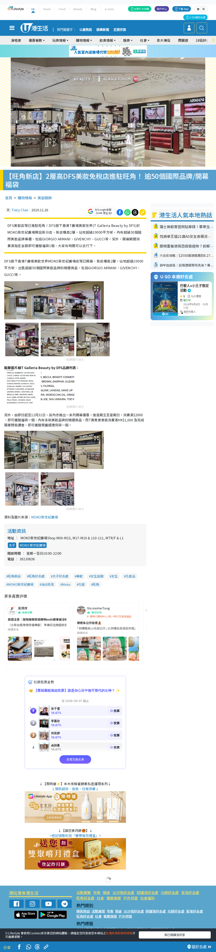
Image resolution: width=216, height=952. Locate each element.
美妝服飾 (45, 197)
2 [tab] (103, 46)
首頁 (8, 197)
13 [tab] (103, 56)
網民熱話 (83, 911)
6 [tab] (119, 46)
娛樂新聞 (102, 29)
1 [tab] (98, 46)
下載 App (183, 9)
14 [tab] (107, 56)
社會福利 (147, 898)
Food (62, 9)
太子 (12, 545)
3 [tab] (107, 46)
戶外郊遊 (130, 898)
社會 (100, 898)
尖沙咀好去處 (123, 892)
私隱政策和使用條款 (119, 933)
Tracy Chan (19, 209)
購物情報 (25, 197)
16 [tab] (115, 56)
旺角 (96, 584)
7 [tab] (98, 51)
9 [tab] (107, 51)
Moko (66, 584)
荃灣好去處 (190, 892)
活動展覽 (83, 892)
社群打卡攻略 (141, 9)
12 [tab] (119, 51)
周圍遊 (183, 40)
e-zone (109, 9)
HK (33, 9)
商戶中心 (162, 9)
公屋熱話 (85, 29)
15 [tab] (111, 56)
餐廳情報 (114, 898)
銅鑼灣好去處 (147, 892)
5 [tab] (115, 46)
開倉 (106, 892)
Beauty (78, 9)
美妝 (79, 576)
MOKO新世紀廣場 (44, 517)
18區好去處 (204, 40)
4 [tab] (111, 46)
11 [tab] (115, 51)
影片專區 (163, 40)
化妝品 (130, 576)
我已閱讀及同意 (174, 935)
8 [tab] (103, 51)
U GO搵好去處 (197, 17)
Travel (47, 9)
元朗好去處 (170, 892)
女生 (114, 576)
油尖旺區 (47, 584)
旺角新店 (14, 576)
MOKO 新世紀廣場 (33, 545)
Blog (93, 9)
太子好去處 (60, 576)
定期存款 (119, 29)
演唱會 (16, 40)
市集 (96, 892)
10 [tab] (111, 51)
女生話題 (97, 576)
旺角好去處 (37, 576)
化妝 (81, 584)
